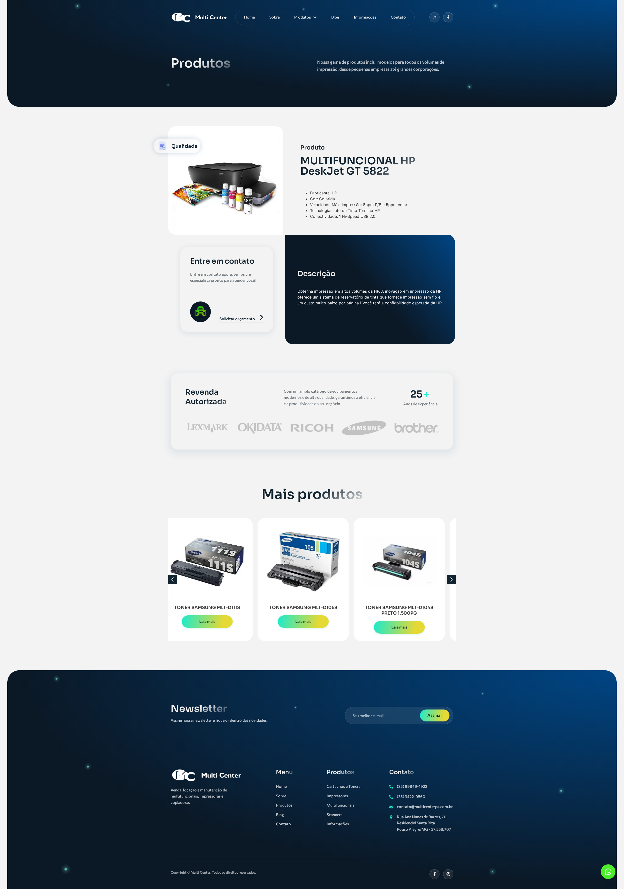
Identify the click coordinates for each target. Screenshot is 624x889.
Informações (365, 17)
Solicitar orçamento (237, 318)
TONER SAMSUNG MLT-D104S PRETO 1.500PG (312, 610)
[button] (172, 579)
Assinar (434, 715)
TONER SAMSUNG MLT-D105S (216, 607)
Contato (398, 17)
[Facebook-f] (448, 17)
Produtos (302, 17)
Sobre (274, 17)
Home (249, 17)
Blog (335, 17)
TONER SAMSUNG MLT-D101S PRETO (408, 610)
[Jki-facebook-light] (434, 874)
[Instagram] (434, 17)
